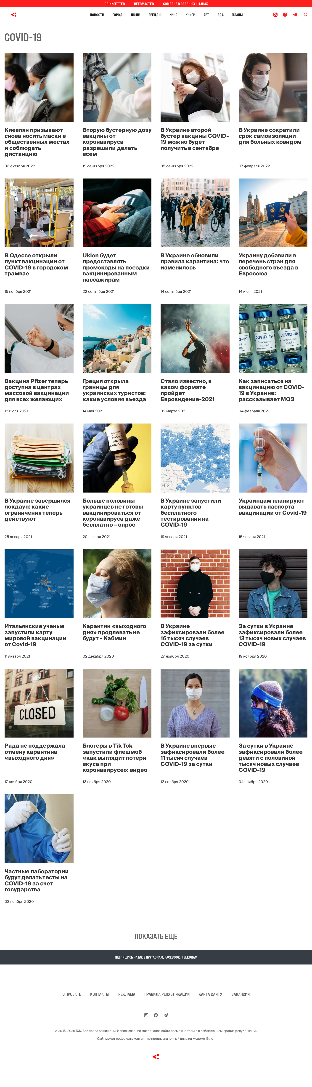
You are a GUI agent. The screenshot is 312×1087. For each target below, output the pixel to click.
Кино (173, 15)
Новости (97, 15)
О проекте (71, 994)
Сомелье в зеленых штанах (185, 4)
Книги (190, 15)
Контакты (99, 994)
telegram (189, 957)
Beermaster (144, 4)
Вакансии (240, 994)
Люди (135, 15)
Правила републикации (167, 994)
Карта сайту (210, 994)
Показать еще (156, 936)
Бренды (154, 15)
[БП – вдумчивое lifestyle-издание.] (34, 14)
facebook (172, 957)
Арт (206, 15)
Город (117, 15)
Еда (220, 15)
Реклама (126, 994)
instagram (154, 957)
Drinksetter (114, 4)
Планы (237, 15)
